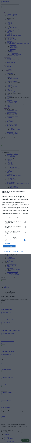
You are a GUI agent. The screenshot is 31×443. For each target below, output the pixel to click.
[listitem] (15, 218)
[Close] (28, 191)
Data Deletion (7, 251)
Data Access (15, 251)
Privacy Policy (24, 251)
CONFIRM (9, 246)
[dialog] (15, 221)
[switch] (25, 222)
